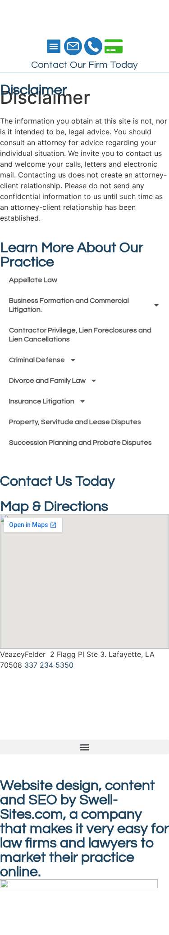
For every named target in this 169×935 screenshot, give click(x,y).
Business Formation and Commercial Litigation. (69, 305)
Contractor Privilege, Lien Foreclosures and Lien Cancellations (80, 335)
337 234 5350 (48, 664)
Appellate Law (33, 280)
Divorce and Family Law (47, 380)
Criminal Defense (37, 359)
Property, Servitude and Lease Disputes (75, 421)
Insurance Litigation (41, 401)
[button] (53, 46)
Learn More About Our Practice (71, 255)
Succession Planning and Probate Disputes (80, 442)
